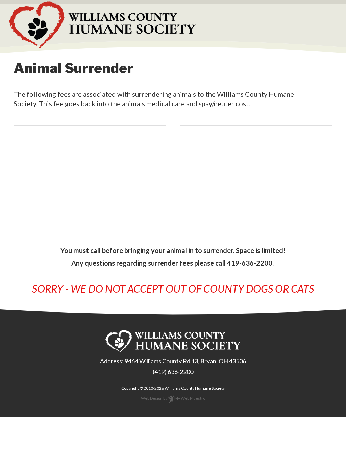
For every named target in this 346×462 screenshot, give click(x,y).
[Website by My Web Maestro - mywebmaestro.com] (171, 398)
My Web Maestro (189, 398)
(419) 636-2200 (173, 371)
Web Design (152, 398)
